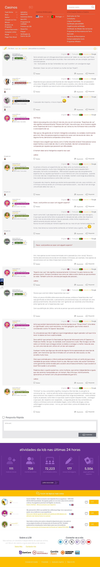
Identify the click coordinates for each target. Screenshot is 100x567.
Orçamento (80, 73)
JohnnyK (15, 98)
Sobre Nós (18, 546)
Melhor (11, 17)
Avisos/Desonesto (11, 29)
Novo (11, 15)
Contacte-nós (31, 546)
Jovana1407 (14, 523)
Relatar (38, 73)
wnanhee (15, 213)
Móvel (11, 35)
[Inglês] (69, 54)
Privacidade (44, 562)
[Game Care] (25, 552)
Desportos (24, 29)
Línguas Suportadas (74, 21)
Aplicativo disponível (24, 13)
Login (16, 48)
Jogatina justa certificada (75, 26)
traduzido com (88, 54)
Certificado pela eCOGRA (75, 24)
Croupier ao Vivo (10, 20)
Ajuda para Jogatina (58, 562)
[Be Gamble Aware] (54, 552)
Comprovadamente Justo (75, 39)
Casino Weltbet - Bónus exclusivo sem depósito (41, 505)
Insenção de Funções (31, 562)
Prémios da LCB (26, 26)
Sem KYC (24, 19)
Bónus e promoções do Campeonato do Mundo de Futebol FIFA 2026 (47, 527)
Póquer (23, 31)
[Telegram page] (60, 541)
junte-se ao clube (48, 482)
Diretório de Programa (9, 26)
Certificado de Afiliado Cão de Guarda (79, 29)
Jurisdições (71, 19)
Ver (92, 502)
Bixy (11, 501)
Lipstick (14, 116)
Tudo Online (11, 12)
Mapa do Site (71, 562)
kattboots (15, 80)
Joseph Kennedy (17, 55)
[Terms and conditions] (40, 552)
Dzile (11, 512)
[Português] (81, 54)
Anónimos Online (26, 17)
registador (24, 48)
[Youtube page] (88, 541)
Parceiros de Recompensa (76, 36)
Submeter (89, 435)
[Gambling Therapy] (67, 552)
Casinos (11, 7)
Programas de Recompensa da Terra (79, 31)
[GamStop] (77, 552)
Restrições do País (73, 16)
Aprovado (70, 34)
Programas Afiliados (74, 41)
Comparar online (10, 32)
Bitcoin (7, 22)
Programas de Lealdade (25, 23)
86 (86, 512)
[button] (71, 505)
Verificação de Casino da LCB (25, 35)
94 (86, 524)
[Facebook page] (66, 541)
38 (86, 501)
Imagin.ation (16, 165)
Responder (91, 73)
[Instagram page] (83, 541)
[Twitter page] (71, 541)
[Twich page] (77, 541)
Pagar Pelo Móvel (11, 37)
